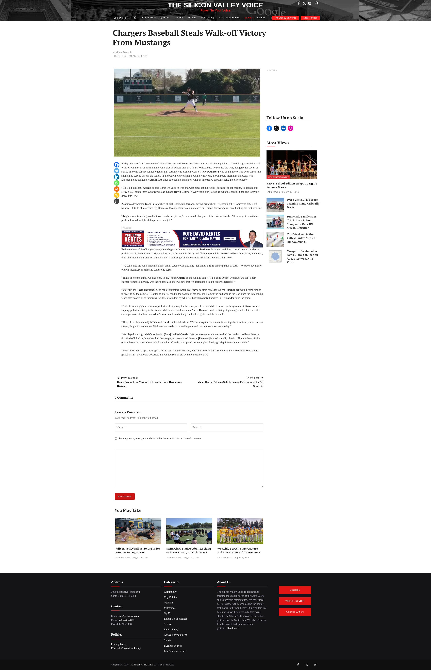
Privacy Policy (119, 644)
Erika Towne (273, 191)
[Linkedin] (116, 177)
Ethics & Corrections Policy (126, 648)
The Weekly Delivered (285, 18)
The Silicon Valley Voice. (141, 664)
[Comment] (116, 201)
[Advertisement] (292, 93)
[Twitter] (116, 171)
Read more (233, 628)
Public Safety (207, 18)
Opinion (179, 18)
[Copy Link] (116, 195)
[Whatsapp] (116, 183)
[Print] (116, 189)
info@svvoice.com (129, 616)
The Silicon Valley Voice (215, 5)
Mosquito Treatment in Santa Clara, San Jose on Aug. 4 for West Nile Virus (302, 256)
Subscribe (295, 590)
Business (260, 18)
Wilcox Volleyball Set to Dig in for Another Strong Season (137, 550)
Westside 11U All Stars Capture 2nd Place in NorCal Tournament (239, 550)
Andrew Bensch (122, 52)
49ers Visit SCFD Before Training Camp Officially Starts (303, 203)
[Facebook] (116, 164)
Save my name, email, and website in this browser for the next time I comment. (160, 438)
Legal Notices (310, 18)
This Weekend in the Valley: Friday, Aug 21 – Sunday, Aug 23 (302, 238)
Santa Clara (120, 18)
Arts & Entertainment (229, 18)
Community (147, 18)
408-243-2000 (126, 620)
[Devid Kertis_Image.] (192, 238)
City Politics (164, 18)
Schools (192, 18)
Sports (248, 18)
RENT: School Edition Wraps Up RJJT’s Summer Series (292, 185)
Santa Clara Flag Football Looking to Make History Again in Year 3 (188, 550)
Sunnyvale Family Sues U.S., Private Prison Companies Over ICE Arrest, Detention (301, 222)
